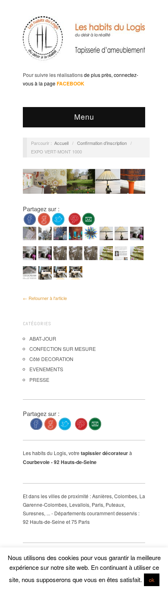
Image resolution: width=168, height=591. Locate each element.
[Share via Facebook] (30, 218)
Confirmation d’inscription (102, 143)
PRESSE (39, 379)
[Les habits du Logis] (84, 41)
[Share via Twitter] (58, 218)
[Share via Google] (44, 218)
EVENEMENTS (46, 369)
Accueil (61, 143)
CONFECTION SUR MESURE (62, 348)
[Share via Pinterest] (75, 218)
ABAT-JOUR (42, 338)
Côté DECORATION (51, 358)
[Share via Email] (88, 218)
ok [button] (152, 580)
